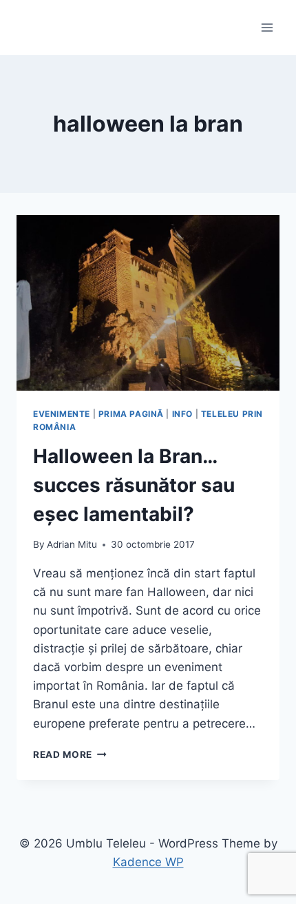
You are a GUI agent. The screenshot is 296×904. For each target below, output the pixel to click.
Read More (70, 754)
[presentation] (148, 303)
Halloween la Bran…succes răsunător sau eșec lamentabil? (134, 485)
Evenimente (61, 414)
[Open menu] (266, 27)
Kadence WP (148, 862)
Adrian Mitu (72, 544)
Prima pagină (131, 414)
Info (182, 414)
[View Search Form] (29, 27)
